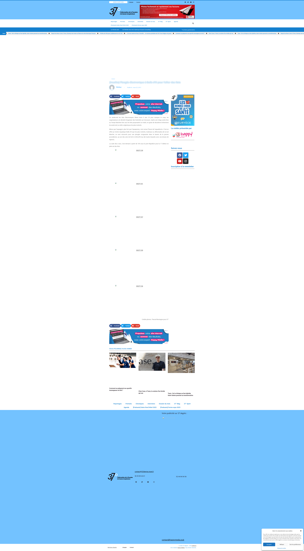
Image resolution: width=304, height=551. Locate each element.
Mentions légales (112, 547)
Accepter (269, 544)
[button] (301, 531)
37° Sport (168, 21)
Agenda (176, 21)
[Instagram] (193, 2)
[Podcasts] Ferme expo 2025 (139, 25)
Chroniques (131, 21)
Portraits (122, 21)
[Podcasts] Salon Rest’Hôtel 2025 (120, 25)
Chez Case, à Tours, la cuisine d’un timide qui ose (194, 33)
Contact (138, 2)
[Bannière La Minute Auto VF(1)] (182, 110)
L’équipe (131, 2)
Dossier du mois (150, 21)
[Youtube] (191, 2)
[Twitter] (188, 2)
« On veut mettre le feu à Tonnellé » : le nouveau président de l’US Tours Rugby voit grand (121, 33)
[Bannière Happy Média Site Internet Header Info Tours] (139, 107)
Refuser (282, 544)
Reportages (114, 21)
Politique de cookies (281, 548)
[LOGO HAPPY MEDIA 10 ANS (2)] (182, 134)
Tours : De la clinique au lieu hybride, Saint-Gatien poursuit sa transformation (229, 33)
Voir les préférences (295, 544)
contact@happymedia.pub (173, 539)
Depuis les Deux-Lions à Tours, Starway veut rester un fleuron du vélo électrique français (46, 33)
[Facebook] (185, 2)
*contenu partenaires (188, 30)
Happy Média (181, 547)
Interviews (140, 21)
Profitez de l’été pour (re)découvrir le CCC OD (84, 33)
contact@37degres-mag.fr (144, 471)
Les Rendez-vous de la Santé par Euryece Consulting (136, 29)
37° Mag (160, 21)
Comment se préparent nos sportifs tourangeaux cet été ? (162, 33)
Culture (113, 79)
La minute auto (115, 29)
